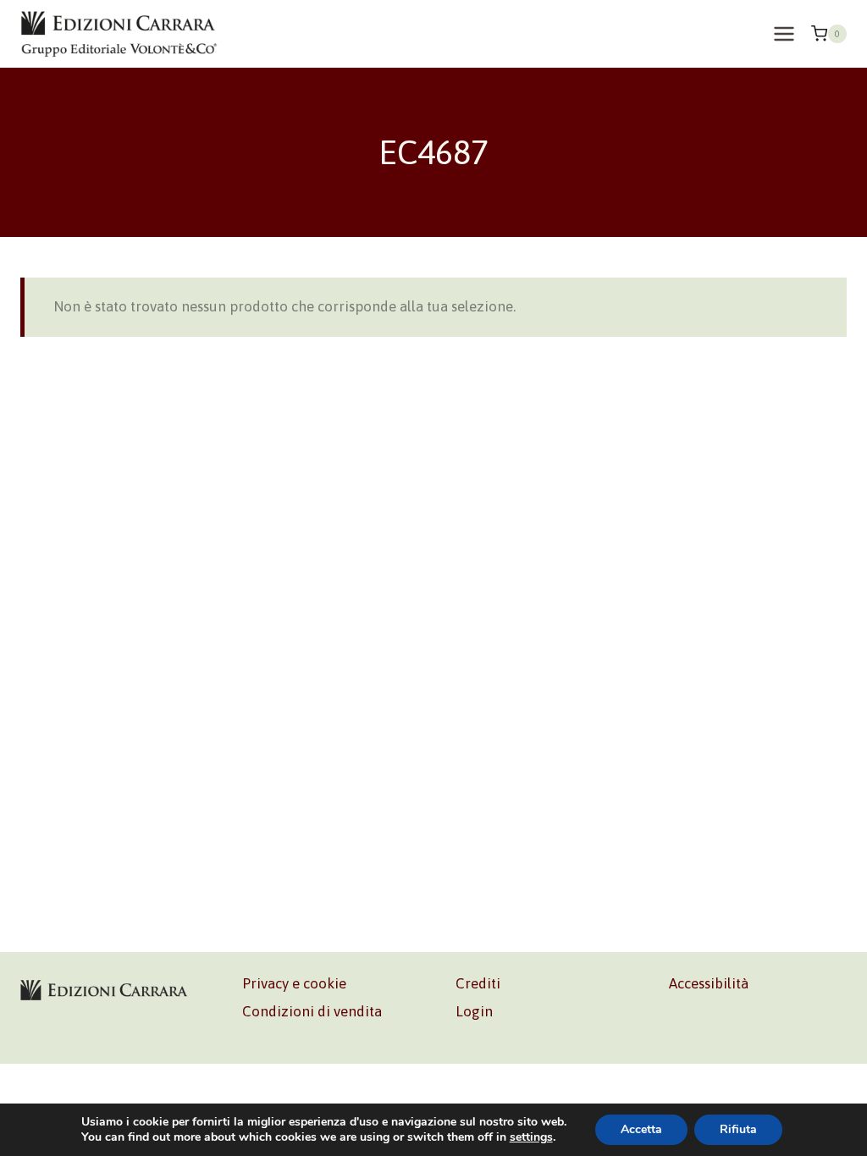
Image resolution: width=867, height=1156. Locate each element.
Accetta (641, 1129)
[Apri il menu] (784, 33)
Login (474, 1011)
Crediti (478, 983)
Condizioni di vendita (312, 1011)
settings (531, 1137)
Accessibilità (708, 983)
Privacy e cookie (294, 983)
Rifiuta (738, 1129)
